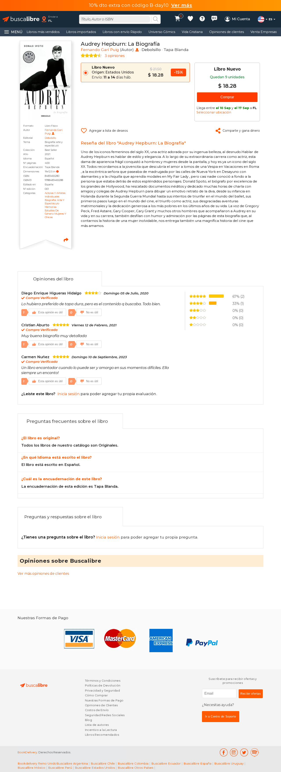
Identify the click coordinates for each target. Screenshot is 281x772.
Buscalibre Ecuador (166, 763)
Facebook (224, 752)
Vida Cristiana (192, 32)
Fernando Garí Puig (100, 49)
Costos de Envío (97, 710)
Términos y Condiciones (102, 680)
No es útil (92, 312)
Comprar (227, 97)
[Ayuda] (202, 19)
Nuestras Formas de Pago (104, 700)
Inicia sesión (71, 537)
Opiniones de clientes (226, 32)
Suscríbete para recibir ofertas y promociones (233, 680)
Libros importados (81, 32)
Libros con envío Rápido (122, 32)
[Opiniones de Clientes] (214, 19)
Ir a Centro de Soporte (220, 716)
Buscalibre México (31, 767)
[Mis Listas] (190, 19)
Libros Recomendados (102, 734)
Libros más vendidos (43, 32)
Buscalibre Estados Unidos (95, 767)
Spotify (254, 752)
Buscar (155, 19)
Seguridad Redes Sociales (105, 715)
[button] (57, 171)
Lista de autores (97, 724)
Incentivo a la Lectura (101, 730)
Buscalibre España (197, 763)
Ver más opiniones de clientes (43, 573)
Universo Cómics (161, 32)
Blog (88, 720)
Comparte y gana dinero (241, 131)
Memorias (50, 206)
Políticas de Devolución (103, 685)
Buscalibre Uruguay (228, 763)
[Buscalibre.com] (21, 19)
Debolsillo (50, 137)
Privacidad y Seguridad (102, 690)
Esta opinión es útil (50, 312)
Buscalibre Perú (60, 767)
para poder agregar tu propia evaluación (88, 394)
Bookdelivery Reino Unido (37, 763)
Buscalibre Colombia (133, 763)
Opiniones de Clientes (101, 705)
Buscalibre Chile (103, 763)
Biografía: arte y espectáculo (54, 202)
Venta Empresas (263, 32)
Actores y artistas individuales (55, 195)
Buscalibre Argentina (72, 763)
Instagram (234, 752)
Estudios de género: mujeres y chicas (55, 214)
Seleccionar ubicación (213, 112)
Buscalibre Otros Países (135, 767)
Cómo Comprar (96, 695)
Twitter (244, 752)
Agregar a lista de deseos (108, 131)
